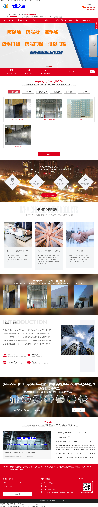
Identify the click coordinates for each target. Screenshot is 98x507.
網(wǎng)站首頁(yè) (9, 20)
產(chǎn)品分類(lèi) (11, 73)
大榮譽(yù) (35, 355)
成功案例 (35, 20)
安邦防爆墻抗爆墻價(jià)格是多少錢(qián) (67, 441)
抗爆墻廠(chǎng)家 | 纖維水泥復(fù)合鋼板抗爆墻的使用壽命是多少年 (73, 457)
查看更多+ (49, 154)
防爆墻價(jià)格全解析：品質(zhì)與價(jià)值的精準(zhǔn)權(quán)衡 (73, 445)
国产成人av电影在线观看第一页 (40, 506)
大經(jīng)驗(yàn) (13, 362)
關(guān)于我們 (73, 20)
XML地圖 (62, 500)
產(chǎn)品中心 (22, 20)
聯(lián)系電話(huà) (45, 73)
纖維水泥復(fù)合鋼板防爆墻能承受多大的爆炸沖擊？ (20, 452)
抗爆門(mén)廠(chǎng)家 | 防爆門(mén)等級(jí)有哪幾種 (71, 453)
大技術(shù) (11, 355)
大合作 (34, 362)
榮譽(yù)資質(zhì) (61, 20)
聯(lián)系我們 (86, 20)
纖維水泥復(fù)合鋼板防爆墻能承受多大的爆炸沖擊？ (72, 433)
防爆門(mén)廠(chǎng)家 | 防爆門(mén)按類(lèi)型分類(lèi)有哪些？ (73, 449)
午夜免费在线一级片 (29, 506)
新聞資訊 (48, 20)
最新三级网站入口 (3, 506)
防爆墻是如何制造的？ (64, 437)
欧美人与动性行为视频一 (20, 506)
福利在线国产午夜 (11, 506)
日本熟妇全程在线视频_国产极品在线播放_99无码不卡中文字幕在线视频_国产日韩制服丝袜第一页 (20, 0)
